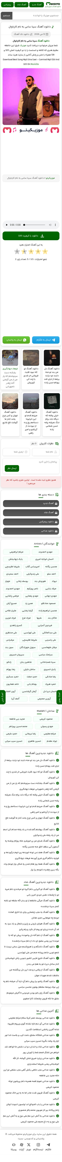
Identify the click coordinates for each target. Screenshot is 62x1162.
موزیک (23, 45)
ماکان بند (52, 618)
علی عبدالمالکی (49, 633)
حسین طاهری (34, 741)
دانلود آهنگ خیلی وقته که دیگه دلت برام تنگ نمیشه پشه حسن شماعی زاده (32, 797)
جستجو (6, 15)
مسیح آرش (11, 603)
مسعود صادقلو (48, 603)
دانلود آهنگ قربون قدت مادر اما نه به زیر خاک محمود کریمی (32, 1095)
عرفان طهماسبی (49, 647)
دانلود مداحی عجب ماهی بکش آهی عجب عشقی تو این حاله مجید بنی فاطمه (31, 1072)
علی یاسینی (50, 640)
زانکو (9, 662)
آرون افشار (10, 691)
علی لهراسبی (30, 633)
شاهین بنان (26, 662)
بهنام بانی (32, 684)
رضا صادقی (50, 677)
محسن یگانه (51, 566)
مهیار (7, 581)
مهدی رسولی (47, 726)
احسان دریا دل (50, 691)
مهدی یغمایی (31, 596)
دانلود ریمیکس (46, 522)
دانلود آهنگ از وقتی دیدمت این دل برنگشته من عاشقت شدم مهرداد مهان (34, 972)
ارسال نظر (12, 468)
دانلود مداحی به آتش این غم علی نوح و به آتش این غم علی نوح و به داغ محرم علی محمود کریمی (31, 1119)
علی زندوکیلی (32, 574)
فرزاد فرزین (10, 618)
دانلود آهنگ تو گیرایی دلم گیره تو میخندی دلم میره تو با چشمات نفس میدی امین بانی (32, 892)
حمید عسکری (12, 677)
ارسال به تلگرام (44, 340)
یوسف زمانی (22, 581)
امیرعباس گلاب (32, 566)
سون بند (9, 647)
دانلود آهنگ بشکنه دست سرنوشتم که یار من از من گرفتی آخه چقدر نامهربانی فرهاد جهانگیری (32, 786)
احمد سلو (51, 574)
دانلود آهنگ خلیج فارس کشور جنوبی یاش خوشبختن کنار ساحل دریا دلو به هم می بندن (32, 961)
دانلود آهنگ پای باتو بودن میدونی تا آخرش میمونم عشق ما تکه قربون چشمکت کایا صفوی (33, 995)
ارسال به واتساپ (14, 340)
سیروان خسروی (16, 655)
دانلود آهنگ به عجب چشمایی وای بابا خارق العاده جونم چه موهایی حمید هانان (33, 915)
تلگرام (48, 1149)
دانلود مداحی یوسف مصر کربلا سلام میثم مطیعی (32, 1018)
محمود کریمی (46, 719)
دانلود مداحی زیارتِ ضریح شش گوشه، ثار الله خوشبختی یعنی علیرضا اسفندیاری (36, 1061)
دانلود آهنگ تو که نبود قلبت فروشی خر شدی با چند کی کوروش (32, 774)
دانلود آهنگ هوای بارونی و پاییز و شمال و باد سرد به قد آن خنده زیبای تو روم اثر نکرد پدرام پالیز (32, 926)
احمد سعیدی (12, 574)
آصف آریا (15, 699)
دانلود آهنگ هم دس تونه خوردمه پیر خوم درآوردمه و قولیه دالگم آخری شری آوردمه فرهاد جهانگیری (31, 855)
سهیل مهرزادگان (28, 647)
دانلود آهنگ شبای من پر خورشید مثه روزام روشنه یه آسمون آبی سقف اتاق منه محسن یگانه (32, 843)
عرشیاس (10, 640)
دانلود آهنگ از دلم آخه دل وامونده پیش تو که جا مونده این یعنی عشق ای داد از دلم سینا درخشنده (33, 938)
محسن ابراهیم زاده (48, 611)
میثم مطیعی (50, 734)
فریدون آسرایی (45, 625)
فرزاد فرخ (26, 618)
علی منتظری (11, 633)
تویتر (28, 1149)
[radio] (45, 251)
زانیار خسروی (50, 669)
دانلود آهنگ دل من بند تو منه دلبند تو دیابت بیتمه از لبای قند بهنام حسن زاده (31, 763)
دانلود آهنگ (43, 41)
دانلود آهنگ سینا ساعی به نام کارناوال (30, 27)
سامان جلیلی (29, 669)
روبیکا (14, 1149)
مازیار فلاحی (10, 611)
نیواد (54, 581)
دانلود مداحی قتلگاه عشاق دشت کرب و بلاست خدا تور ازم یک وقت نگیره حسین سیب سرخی (32, 1038)
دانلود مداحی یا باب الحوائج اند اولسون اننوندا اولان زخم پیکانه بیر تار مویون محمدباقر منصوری (32, 1107)
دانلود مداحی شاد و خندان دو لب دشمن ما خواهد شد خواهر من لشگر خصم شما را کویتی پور (32, 1049)
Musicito (35, 64)
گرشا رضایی (27, 611)
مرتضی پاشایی (12, 596)
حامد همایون (12, 684)
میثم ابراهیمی (16, 552)
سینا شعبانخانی (47, 662)
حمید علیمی (11, 734)
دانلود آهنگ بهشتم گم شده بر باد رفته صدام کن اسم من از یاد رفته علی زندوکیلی (31, 832)
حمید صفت (32, 677)
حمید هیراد (50, 684)
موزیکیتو (53, 5)
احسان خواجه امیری (44, 559)
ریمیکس (7, 4)
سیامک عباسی (46, 655)
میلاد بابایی (50, 589)
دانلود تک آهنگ (21, 34)
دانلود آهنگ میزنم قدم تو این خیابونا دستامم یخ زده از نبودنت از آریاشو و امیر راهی (31, 809)
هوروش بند (40, 581)
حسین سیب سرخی (13, 741)
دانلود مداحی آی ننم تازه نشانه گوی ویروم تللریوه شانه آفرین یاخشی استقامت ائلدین (33, 1026)
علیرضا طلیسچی (12, 566)
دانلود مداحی (47, 531)
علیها (39, 618)
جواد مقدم (52, 741)
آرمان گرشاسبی (29, 691)
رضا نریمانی (30, 734)
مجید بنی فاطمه (17, 719)
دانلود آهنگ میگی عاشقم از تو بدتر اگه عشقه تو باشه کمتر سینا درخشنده (31, 903)
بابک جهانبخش (15, 559)
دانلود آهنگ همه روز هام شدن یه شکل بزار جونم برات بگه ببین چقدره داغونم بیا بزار (31, 867)
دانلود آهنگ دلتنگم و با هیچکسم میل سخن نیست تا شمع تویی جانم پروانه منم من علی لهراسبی (31, 949)
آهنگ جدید (36, 4)
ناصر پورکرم (32, 589)
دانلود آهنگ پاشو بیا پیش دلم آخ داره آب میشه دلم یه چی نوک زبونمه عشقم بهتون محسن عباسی (31, 984)
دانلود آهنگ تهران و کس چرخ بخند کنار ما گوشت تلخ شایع (32, 820)
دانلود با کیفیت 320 (28, 236)
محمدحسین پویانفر (18, 726)
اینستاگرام (38, 1149)
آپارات (21, 1149)
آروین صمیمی (44, 699)
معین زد (29, 603)
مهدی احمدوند (45, 552)
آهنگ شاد (21, 4)
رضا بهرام (10, 669)
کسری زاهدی (16, 625)
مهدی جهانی (51, 596)
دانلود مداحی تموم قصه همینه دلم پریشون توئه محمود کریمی (33, 1084)
